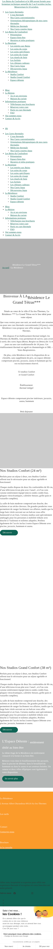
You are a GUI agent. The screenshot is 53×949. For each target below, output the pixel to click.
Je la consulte (6, 847)
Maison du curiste (18, 98)
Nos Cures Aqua (17, 66)
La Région (10, 93)
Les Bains (9, 903)
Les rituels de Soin (18, 57)
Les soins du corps (18, 49)
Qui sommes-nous (13, 116)
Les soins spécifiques (20, 52)
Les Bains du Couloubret (16, 32)
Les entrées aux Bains (20, 46)
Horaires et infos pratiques (22, 40)
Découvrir (7, 532)
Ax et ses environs (18, 96)
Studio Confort (17, 74)
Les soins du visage (19, 54)
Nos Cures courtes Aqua (21, 29)
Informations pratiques (15, 101)
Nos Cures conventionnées (22, 17)
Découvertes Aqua (18, 69)
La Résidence (11, 71)
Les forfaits (15, 60)
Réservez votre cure (19, 107)
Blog (7, 90)
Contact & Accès (12, 118)
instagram (41, 893)
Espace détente (17, 80)
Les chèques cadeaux (20, 63)
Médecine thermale (19, 26)
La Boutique (10, 43)
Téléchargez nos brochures (22, 104)
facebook (22, 893)
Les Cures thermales (14, 12)
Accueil (5, 267)
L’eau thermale (17, 15)
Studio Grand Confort (20, 77)
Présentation (16, 35)
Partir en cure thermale (20, 110)
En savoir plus (11, 778)
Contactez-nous (7, 832)
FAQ (12, 113)
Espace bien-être (17, 37)
